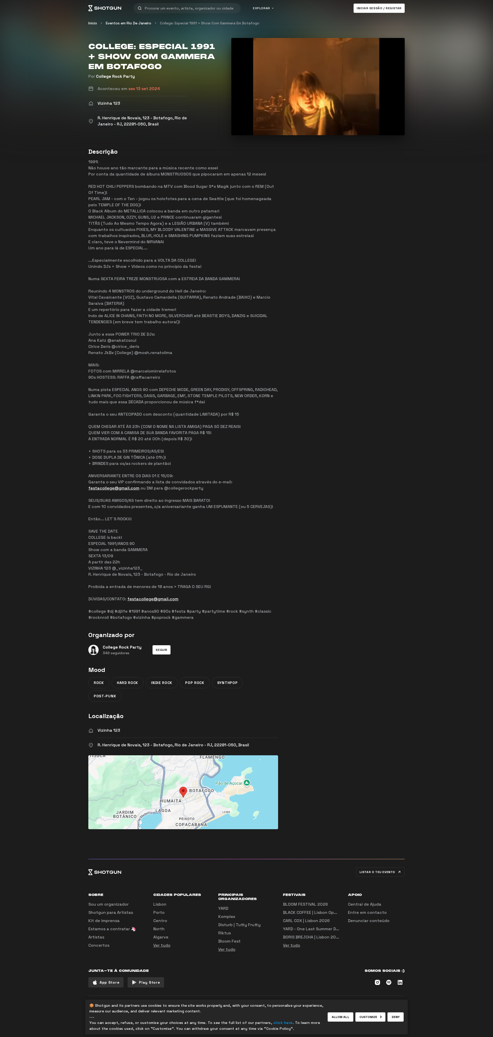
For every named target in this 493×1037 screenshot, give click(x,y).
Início (92, 23)
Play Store (149, 982)
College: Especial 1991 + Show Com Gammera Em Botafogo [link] (209, 23)
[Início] (104, 8)
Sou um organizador (108, 904)
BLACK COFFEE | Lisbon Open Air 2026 (320, 912)
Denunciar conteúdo (369, 920)
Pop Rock (194, 682)
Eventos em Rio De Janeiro (128, 23)
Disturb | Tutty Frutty (239, 924)
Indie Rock (161, 682)
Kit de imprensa (104, 920)
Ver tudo (161, 945)
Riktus (224, 933)
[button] (161, 649)
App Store (109, 982)
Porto (159, 912)
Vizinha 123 (109, 730)
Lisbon (159, 904)
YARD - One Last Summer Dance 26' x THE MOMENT (333, 929)
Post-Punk (105, 696)
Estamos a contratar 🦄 (112, 929)
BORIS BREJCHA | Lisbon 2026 (312, 937)
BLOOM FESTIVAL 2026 (305, 904)
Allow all (340, 1017)
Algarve (160, 937)
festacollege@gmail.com (113, 488)
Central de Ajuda (364, 904)
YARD (223, 908)
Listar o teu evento (377, 872)
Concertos (98, 945)
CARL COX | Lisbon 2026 (306, 920)
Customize (368, 1017)
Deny (396, 1017)
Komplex (226, 916)
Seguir (161, 650)
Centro (160, 920)
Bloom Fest (229, 941)
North (159, 929)
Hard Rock (127, 682)
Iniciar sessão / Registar (379, 8)
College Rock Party (115, 76)
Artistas (96, 937)
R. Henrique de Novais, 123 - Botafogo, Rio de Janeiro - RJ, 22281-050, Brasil (173, 745)
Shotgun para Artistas (110, 912)
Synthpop (227, 682)
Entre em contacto (367, 912)
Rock (99, 682)
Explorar (261, 8)
